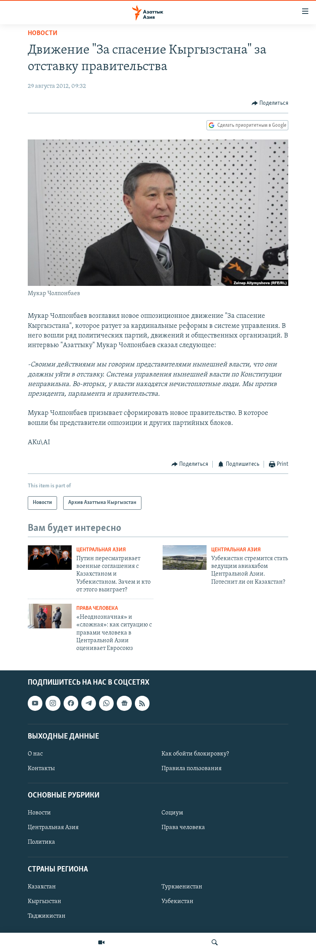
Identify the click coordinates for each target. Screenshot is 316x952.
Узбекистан (177, 901)
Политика (41, 842)
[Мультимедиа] (101, 942)
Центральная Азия (101, 550)
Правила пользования (191, 769)
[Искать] (214, 942)
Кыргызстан (44, 901)
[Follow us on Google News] (124, 703)
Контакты (41, 769)
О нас (35, 754)
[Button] (270, 103)
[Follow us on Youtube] (35, 703)
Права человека (97, 608)
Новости (42, 33)
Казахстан (42, 887)
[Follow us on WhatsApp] (106, 703)
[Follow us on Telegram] (88, 703)
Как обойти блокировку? (195, 754)
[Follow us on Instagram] (52, 703)
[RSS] (142, 703)
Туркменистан (181, 887)
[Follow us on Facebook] (71, 703)
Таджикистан (47, 916)
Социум (172, 813)
